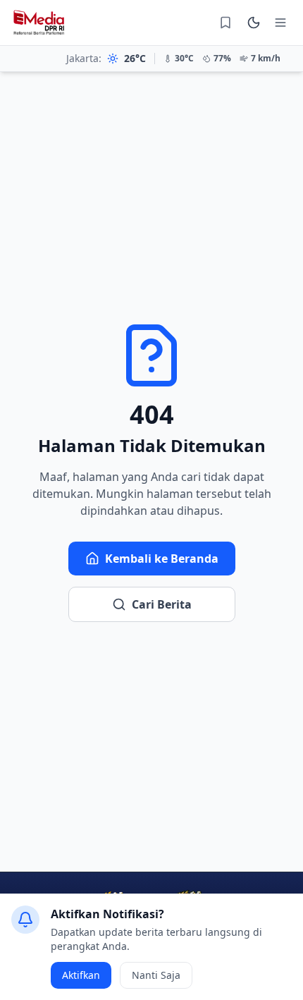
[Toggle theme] (253, 22)
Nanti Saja (156, 975)
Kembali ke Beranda (161, 558)
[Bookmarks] (225, 22)
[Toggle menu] (280, 22)
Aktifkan (81, 975)
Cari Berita (162, 604)
